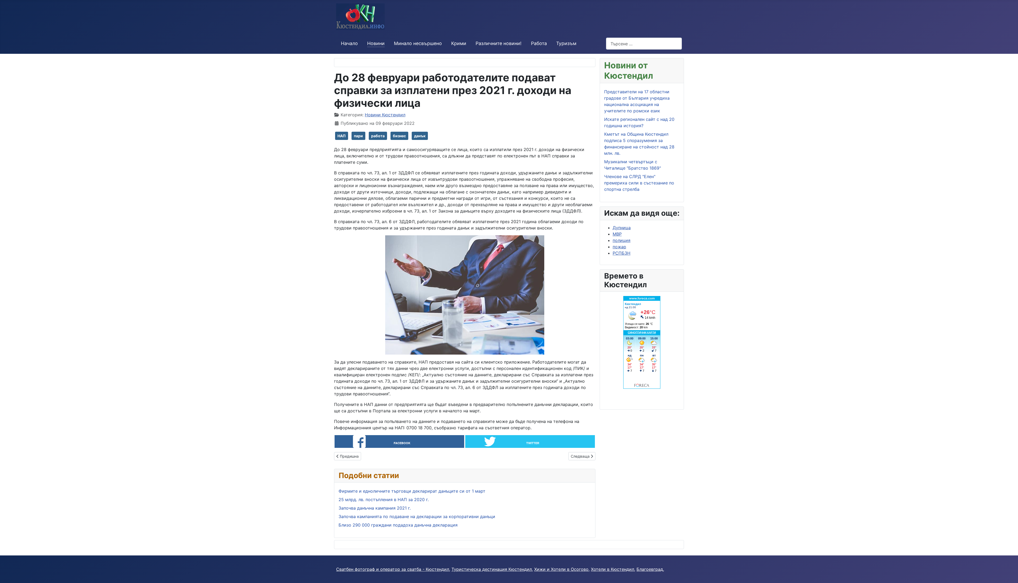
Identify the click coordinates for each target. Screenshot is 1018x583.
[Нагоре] (1009, 573)
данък (419, 136)
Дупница (622, 227)
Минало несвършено (418, 43)
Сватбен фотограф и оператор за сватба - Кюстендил (392, 569)
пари (358, 136)
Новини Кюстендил (385, 114)
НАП (341, 136)
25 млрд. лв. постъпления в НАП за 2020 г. (384, 499)
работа (378, 136)
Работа (539, 43)
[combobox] (644, 44)
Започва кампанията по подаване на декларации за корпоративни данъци (417, 516)
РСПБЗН (621, 253)
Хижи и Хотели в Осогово (561, 569)
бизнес (399, 136)
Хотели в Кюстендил (612, 569)
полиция (621, 240)
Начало (349, 43)
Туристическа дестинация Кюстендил (491, 569)
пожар (619, 246)
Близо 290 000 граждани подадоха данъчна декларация (398, 525)
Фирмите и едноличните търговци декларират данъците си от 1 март (412, 491)
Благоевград (650, 569)
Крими (458, 43)
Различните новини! (498, 43)
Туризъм (566, 43)
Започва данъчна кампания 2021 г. (375, 508)
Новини (376, 43)
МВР (617, 234)
